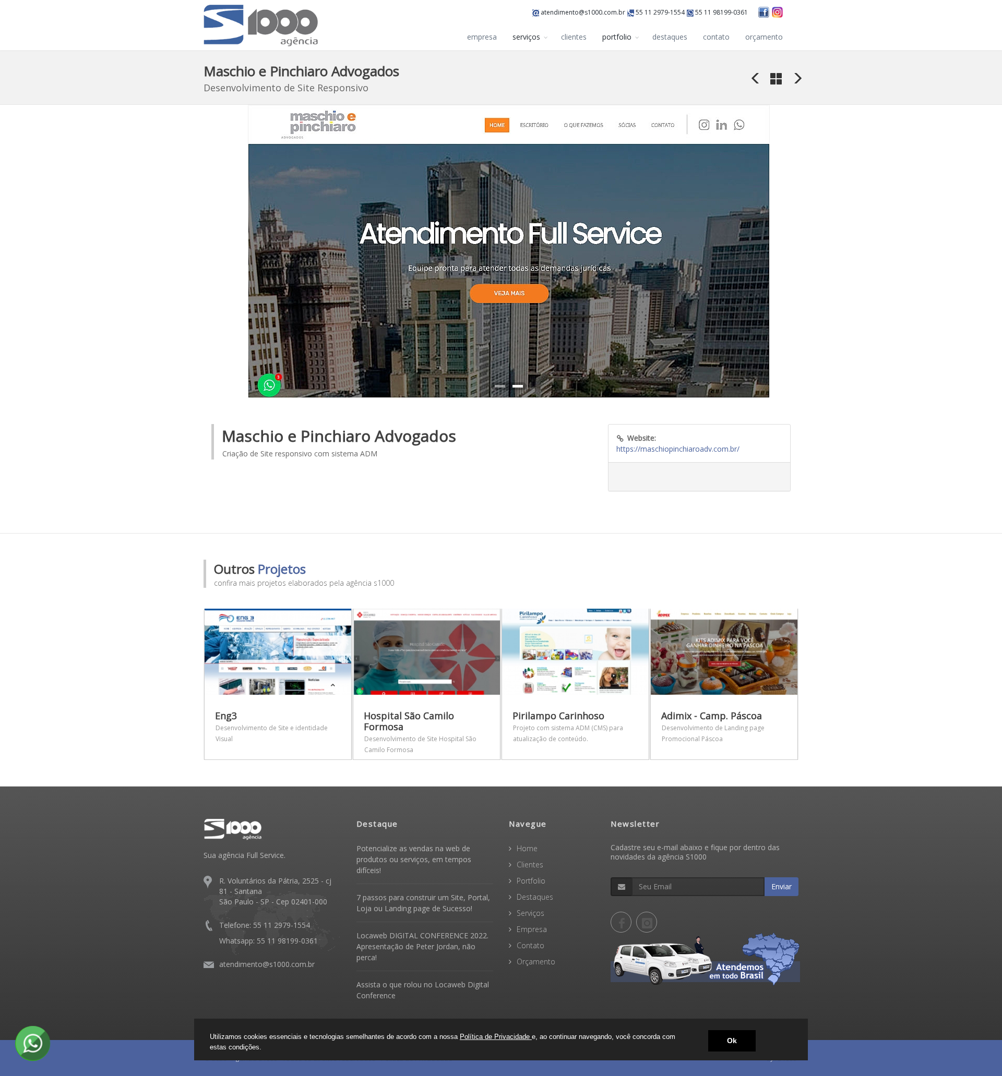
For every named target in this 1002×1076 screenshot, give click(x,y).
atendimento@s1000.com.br (582, 12)
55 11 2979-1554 (659, 12)
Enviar (781, 886)
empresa (482, 37)
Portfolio (531, 881)
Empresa (532, 929)
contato (716, 37)
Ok (732, 1040)
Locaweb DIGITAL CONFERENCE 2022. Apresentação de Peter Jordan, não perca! (422, 946)
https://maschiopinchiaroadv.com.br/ (677, 449)
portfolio (616, 37)
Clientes (530, 864)
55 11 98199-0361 (721, 12)
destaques (669, 37)
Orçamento (536, 961)
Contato (530, 945)
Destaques (535, 897)
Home (527, 848)
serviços (526, 37)
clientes (574, 37)
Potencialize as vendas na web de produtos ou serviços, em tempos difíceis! (413, 859)
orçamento (764, 37)
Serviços (530, 913)
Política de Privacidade (496, 1037)
